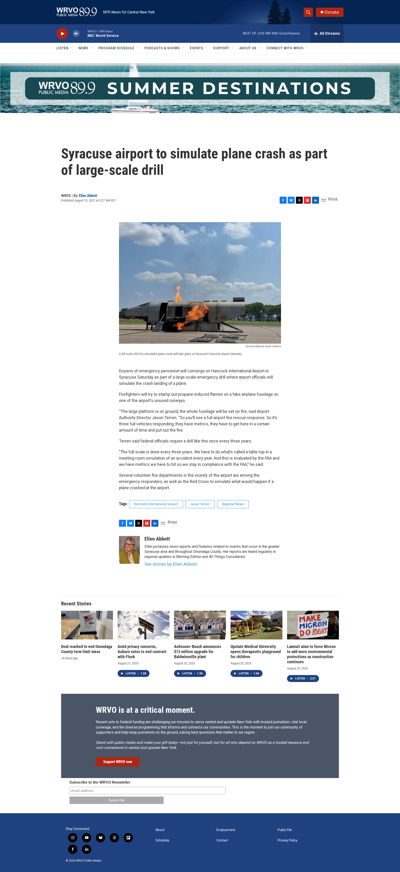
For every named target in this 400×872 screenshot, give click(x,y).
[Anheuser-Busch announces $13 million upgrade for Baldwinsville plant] (200, 625)
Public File (285, 830)
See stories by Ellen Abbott (170, 564)
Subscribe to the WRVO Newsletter (99, 782)
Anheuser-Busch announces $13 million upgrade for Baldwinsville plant (197, 651)
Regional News (233, 504)
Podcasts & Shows (162, 48)
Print (333, 199)
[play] (62, 33)
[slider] (83, 33)
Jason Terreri (200, 504)
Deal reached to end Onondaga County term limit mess (86, 649)
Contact (222, 840)
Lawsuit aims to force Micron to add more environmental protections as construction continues (311, 654)
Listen (62, 48)
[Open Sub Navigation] (72, 48)
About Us (247, 48)
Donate (332, 12)
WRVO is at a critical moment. (145, 710)
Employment (225, 830)
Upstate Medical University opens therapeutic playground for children (256, 651)
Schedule (162, 840)
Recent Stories (76, 604)
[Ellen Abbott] (129, 550)
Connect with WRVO (285, 48)
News (83, 48)
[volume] (76, 33)
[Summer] (200, 88)
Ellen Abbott (88, 195)
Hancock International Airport (156, 504)
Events (196, 48)
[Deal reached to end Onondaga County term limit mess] (87, 625)
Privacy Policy (287, 840)
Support (221, 48)
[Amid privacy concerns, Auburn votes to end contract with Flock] (143, 625)
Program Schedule (116, 48)
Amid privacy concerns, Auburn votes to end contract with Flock (142, 651)
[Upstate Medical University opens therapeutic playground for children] (256, 625)
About (160, 830)
